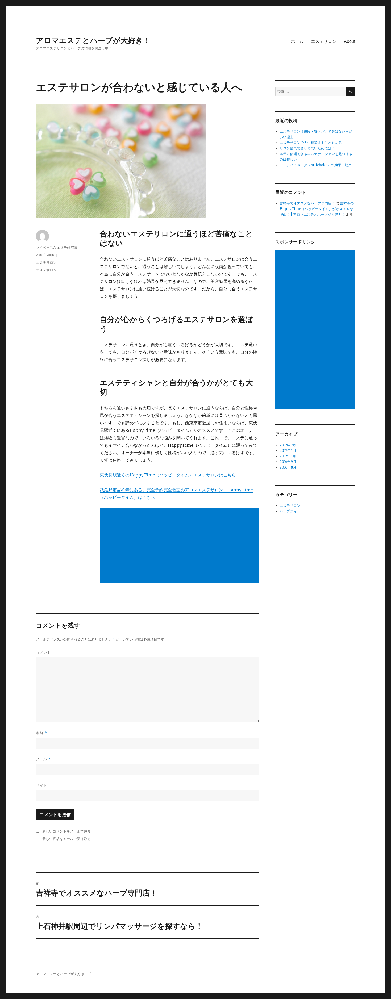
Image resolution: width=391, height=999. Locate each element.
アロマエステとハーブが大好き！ (93, 40)
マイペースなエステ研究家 (56, 247)
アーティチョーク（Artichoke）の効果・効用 (316, 165)
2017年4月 (288, 450)
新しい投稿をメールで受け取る (66, 838)
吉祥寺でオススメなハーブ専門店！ (307, 203)
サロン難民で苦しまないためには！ (307, 148)
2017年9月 (288, 445)
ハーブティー (290, 511)
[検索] (350, 91)
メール (43, 759)
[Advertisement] (180, 546)
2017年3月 (288, 456)
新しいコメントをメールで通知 (66, 831)
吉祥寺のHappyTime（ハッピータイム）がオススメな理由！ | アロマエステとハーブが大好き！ (317, 209)
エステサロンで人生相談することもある (311, 142)
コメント (43, 652)
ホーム (297, 41)
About (349, 41)
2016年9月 (288, 461)
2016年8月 (288, 467)
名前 (41, 732)
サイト (41, 785)
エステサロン (323, 41)
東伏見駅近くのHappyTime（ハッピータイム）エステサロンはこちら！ (170, 475)
